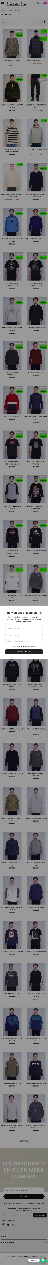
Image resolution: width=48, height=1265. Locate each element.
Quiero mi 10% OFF (24, 652)
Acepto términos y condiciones (25, 646)
